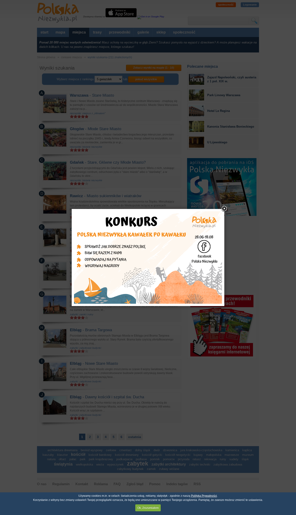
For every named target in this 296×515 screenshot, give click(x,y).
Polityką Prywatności (204, 495)
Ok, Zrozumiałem (148, 507)
